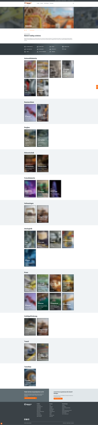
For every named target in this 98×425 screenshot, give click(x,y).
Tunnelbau (50, 412)
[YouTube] (28, 419)
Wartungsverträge (64, 412)
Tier (26, 90)
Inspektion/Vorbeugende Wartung (66, 407)
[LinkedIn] (25, 419)
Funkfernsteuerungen (39, 415)
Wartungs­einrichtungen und (42, 356)
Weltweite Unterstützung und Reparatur (67, 410)
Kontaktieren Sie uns (57, 398)
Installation (63, 405)
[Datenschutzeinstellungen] (1, 423)
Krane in (66, 283)
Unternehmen (51, 3)
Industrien (41, 3)
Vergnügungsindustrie (52, 411)
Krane (50, 405)
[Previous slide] (24, 30)
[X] (26, 419)
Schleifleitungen (39, 405)
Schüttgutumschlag (51, 415)
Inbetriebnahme (64, 406)
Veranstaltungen (59, 0)
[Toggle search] (73, 3)
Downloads (72, 0)
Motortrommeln (39, 410)
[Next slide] (25, 30)
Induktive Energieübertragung (40, 411)
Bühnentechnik (51, 410)
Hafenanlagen (51, 406)
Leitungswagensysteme (40, 406)
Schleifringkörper (39, 407)
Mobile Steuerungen (39, 416)
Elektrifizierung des (30, 357)
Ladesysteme (38, 412)
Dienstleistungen (46, 3)
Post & (41, 242)
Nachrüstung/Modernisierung (65, 411)
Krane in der (43, 285)
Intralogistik (50, 407)
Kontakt (56, 0)
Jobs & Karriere (69, 0)
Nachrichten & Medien (63, 0)
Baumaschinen (51, 416)
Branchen (50, 403)
